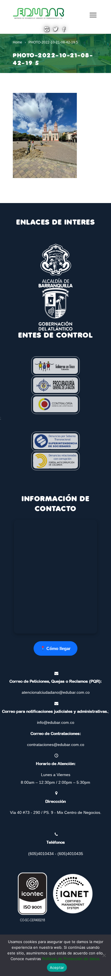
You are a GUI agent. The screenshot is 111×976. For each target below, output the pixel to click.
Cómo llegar (58, 648)
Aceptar (57, 967)
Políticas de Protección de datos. (71, 958)
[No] (104, 955)
